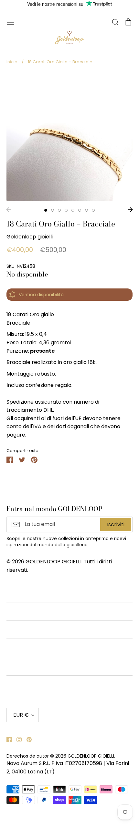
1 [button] (45, 210)
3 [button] (59, 210)
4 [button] (66, 210)
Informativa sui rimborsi (36, 629)
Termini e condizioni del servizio (45, 611)
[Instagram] (17, 739)
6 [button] (79, 210)
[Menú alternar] (10, 21)
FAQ (11, 666)
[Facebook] (7, 739)
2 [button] (52, 210)
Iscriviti (115, 524)
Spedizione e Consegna (35, 684)
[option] (69, 138)
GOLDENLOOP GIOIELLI (91, 756)
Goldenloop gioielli (29, 236)
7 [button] (86, 210)
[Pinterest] (27, 739)
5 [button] (72, 210)
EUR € (21, 715)
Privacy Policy (23, 647)
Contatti (17, 593)
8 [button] (93, 210)
